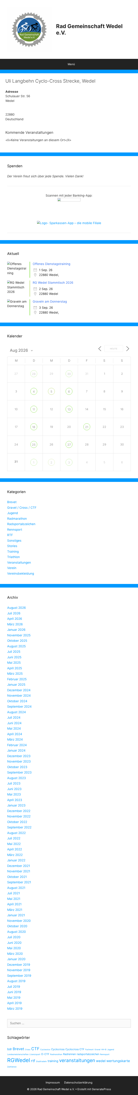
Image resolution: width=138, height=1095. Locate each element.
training (53, 1061)
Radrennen (69, 1054)
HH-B (103, 1049)
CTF (35, 1048)
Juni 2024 (14, 723)
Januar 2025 (16, 684)
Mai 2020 (14, 948)
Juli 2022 (13, 838)
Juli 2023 (13, 783)
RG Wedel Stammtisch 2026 (53, 282)
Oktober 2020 (17, 926)
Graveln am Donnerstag (50, 301)
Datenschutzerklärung (78, 1082)
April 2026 (14, 618)
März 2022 (15, 855)
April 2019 (14, 1003)
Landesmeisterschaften (18, 1054)
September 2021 (19, 882)
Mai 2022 (14, 844)
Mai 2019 (13, 997)
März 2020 (15, 953)
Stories (12, 546)
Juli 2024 (13, 717)
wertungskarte (118, 1061)
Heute (114, 348)
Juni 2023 (14, 789)
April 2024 (14, 734)
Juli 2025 (13, 651)
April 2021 (14, 904)
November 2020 (19, 921)
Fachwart (89, 1049)
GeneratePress (101, 1089)
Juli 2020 (13, 937)
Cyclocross (58, 1049)
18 (33, 427)
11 (34, 409)
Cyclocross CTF (74, 1049)
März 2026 (15, 624)
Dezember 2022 (18, 811)
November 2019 (18, 970)
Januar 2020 (16, 959)
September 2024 (19, 706)
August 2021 (16, 888)
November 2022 (19, 816)
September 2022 (19, 827)
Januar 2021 (16, 915)
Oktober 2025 (17, 640)
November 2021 (18, 871)
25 (34, 444)
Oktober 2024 (17, 701)
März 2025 (15, 673)
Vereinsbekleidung (20, 573)
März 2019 (14, 1008)
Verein (11, 568)
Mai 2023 (14, 794)
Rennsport (14, 529)
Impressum (53, 1082)
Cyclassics (45, 1049)
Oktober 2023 (17, 767)
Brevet (12, 502)
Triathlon (13, 557)
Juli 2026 (13, 613)
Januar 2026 (16, 629)
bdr (9, 1049)
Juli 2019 (13, 986)
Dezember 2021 (18, 866)
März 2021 (14, 910)
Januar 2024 (16, 750)
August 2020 (16, 932)
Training (13, 551)
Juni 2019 (14, 992)
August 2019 (16, 981)
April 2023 (14, 800)
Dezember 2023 (19, 756)
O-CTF (45, 1054)
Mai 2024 (14, 728)
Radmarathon (17, 518)
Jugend (12, 513)
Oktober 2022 (17, 822)
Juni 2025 (14, 657)
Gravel (97, 1049)
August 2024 (16, 712)
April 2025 (14, 668)
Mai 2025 (14, 662)
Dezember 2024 (19, 690)
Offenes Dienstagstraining (51, 264)
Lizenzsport (34, 1054)
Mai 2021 (13, 899)
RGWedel (18, 1060)
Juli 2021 (13, 893)
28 (34, 374)
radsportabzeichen (88, 1054)
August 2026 (16, 608)
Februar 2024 (17, 745)
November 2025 (19, 635)
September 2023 (19, 772)
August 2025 (16, 646)
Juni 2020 (14, 943)
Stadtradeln (41, 1061)
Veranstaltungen (19, 562)
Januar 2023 (16, 805)
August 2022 (16, 833)
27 (69, 444)
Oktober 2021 (17, 877)
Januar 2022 (16, 860)
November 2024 (19, 695)
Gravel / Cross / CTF (21, 507)
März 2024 (15, 739)
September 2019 (19, 975)
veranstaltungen (77, 1060)
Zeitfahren (12, 1067)
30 (69, 374)
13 (69, 409)
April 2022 (14, 849)
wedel (100, 1061)
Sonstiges (14, 540)
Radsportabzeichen (21, 524)
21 (86, 427)
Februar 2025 (17, 679)
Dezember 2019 (18, 964)
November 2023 (19, 761)
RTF (10, 535)
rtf (33, 1060)
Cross (27, 1049)
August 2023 (16, 778)
